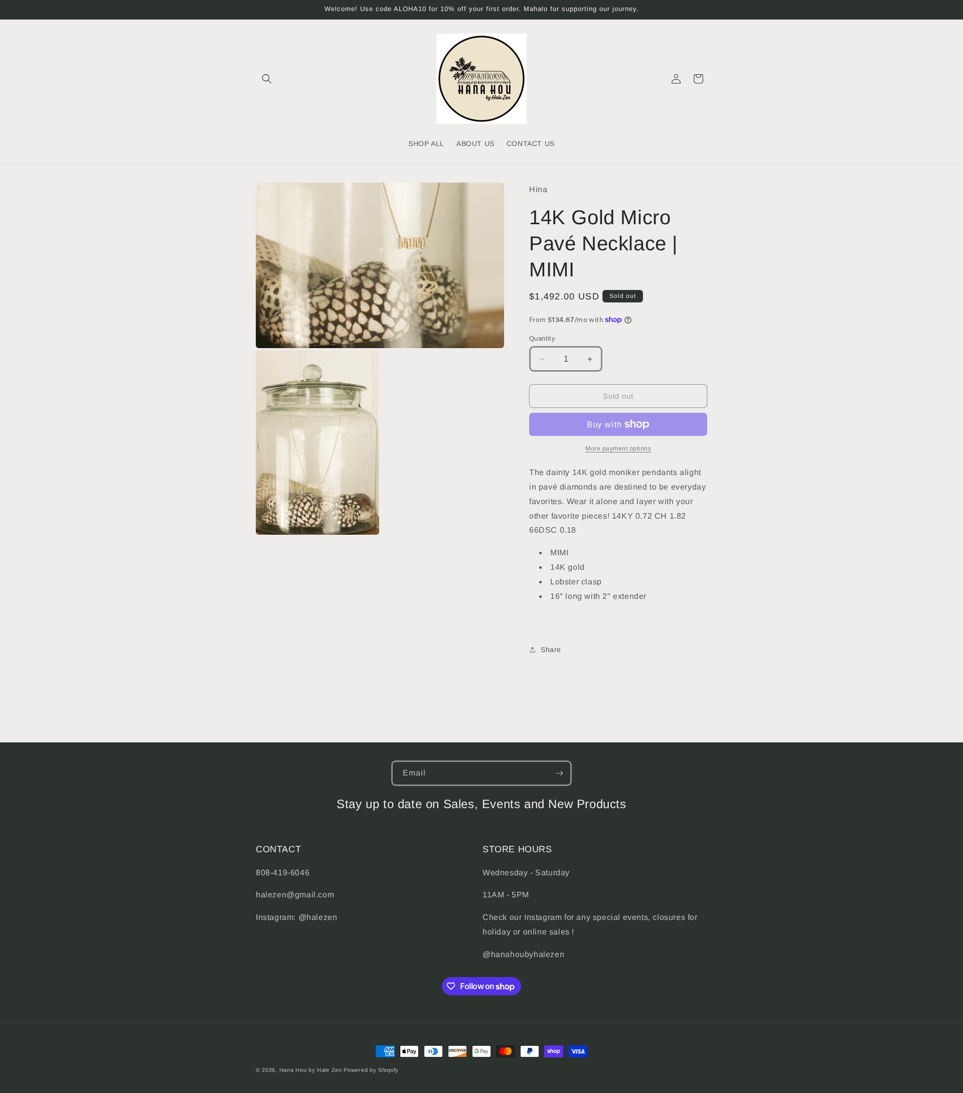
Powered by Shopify (371, 1070)
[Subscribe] (559, 773)
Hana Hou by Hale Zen (311, 1070)
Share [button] (551, 650)
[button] (267, 79)
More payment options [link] (618, 448)
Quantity (542, 338)
